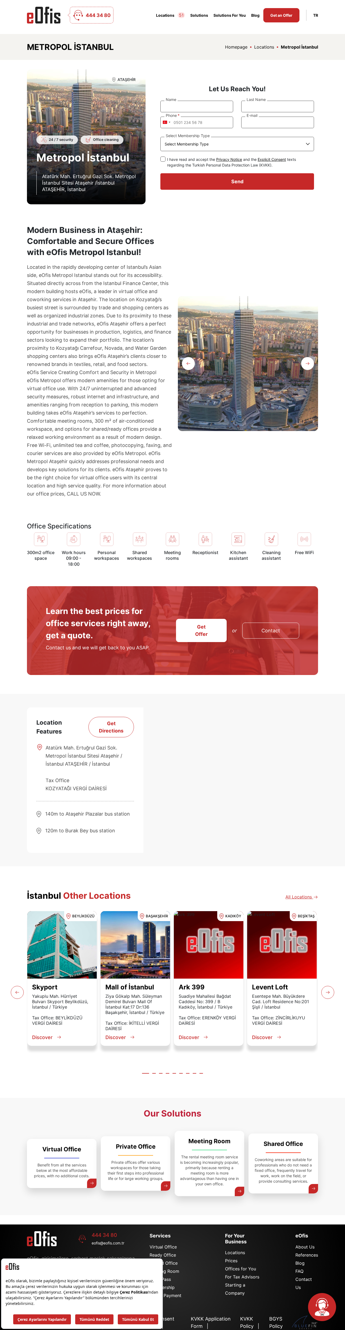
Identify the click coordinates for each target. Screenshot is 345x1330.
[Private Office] (165, 1186)
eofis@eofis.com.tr (108, 1243)
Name (171, 99)
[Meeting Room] (239, 1191)
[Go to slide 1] (145, 1073)
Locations (170, 15)
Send (237, 181)
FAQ (299, 1271)
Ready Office (163, 1255)
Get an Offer (281, 15)
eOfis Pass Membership (162, 1283)
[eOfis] (43, 15)
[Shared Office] (313, 1188)
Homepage (236, 47)
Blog (255, 15)
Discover (42, 1037)
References (306, 1255)
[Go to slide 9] (201, 1073)
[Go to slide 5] (174, 1073)
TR (315, 15)
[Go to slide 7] (187, 1073)
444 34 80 (104, 1235)
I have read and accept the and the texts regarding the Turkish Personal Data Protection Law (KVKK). (231, 162)
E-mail (252, 115)
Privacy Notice (229, 159)
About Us (305, 1247)
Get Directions (111, 727)
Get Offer (201, 630)
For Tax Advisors (242, 1277)
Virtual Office (61, 1149)
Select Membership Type (188, 135)
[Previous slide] (188, 363)
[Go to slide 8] (194, 1073)
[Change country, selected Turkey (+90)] (166, 122)
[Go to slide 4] (167, 1073)
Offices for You (240, 1268)
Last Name (256, 99)
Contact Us (303, 1283)
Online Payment (165, 1295)
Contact (270, 630)
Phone (171, 115)
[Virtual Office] (91, 1183)
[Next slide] (307, 363)
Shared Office (283, 1143)
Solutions (199, 15)
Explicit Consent (272, 159)
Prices (231, 1260)
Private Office (136, 1146)
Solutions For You (229, 15)
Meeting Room (209, 1141)
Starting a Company (235, 1289)
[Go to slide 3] (161, 1073)
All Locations (299, 897)
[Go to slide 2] (154, 1073)
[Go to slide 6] (181, 1073)
